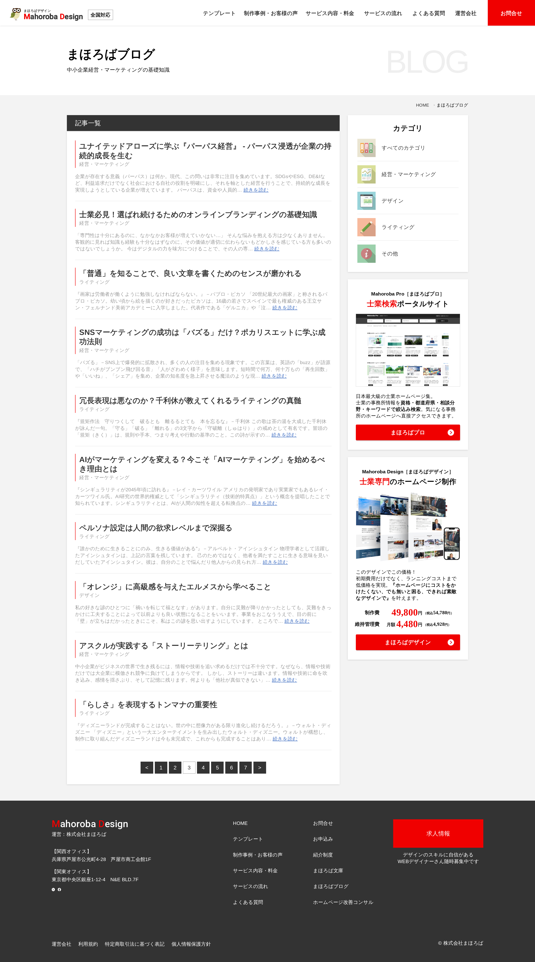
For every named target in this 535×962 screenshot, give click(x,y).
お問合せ (511, 13)
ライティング (94, 282)
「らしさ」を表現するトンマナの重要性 (148, 704)
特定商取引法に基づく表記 (135, 944)
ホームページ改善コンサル (343, 902)
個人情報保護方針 (191, 944)
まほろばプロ (408, 432)
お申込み (323, 839)
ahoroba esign (90, 823)
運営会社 (466, 13)
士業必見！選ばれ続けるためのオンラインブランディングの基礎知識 (198, 214)
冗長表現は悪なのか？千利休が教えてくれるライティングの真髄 (190, 400)
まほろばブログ (331, 886)
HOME (422, 105)
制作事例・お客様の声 (271, 13)
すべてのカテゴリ (403, 148)
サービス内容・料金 (330, 13)
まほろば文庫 (328, 870)
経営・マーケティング (104, 164)
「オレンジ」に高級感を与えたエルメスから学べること (175, 586)
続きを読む (256, 190)
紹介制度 (323, 854)
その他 (390, 254)
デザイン (89, 595)
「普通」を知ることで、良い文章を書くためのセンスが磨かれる (190, 273)
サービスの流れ (383, 13)
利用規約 (88, 944)
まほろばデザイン (408, 642)
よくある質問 (428, 13)
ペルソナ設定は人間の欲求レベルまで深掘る (156, 527)
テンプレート (219, 13)
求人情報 (438, 833)
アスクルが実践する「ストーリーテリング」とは (163, 645)
